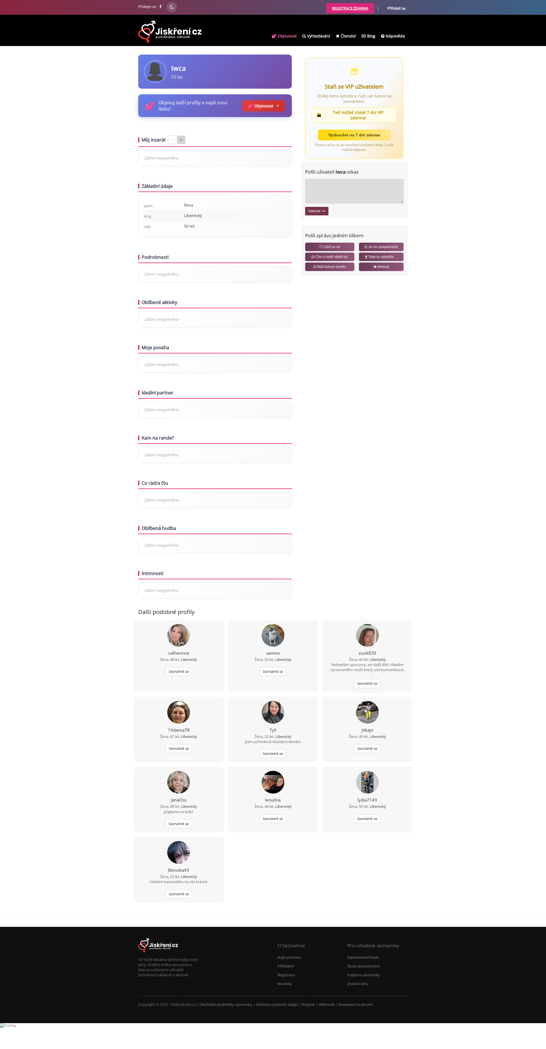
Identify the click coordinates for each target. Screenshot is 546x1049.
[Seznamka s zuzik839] (367, 636)
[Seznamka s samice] (273, 636)
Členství (348, 36)
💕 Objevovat (284, 36)
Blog (370, 36)
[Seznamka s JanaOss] (178, 783)
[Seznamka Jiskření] (158, 954)
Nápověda (394, 36)
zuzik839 (367, 653)
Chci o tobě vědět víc (331, 257)
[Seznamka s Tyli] (273, 713)
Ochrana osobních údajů (276, 1004)
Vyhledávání (318, 36)
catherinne (178, 653)
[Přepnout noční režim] (172, 7)
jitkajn (367, 730)
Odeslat (315, 211)
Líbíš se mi (331, 247)
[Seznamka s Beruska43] (178, 853)
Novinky (285, 983)
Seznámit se (179, 671)
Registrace (286, 974)
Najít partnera (289, 957)
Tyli (273, 730)
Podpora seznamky (363, 974)
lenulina (273, 800)
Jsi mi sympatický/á (382, 247)
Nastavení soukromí (356, 1004)
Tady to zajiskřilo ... (382, 257)
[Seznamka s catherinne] (178, 636)
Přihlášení (286, 966)
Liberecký (189, 659)
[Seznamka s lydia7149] (367, 783)
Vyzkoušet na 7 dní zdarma (354, 135)
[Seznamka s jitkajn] (367, 713)
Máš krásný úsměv (331, 267)
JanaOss (179, 800)
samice (273, 653)
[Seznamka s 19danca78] (178, 713)
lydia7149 (367, 800)
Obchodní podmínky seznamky (225, 1004)
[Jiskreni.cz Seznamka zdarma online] (160, 6)
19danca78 (179, 730)
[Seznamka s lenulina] (273, 783)
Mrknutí (383, 267)
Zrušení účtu (357, 983)
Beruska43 (178, 870)
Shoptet (308, 1004)
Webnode (326, 1004)
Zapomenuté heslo (363, 957)
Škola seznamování (363, 966)
